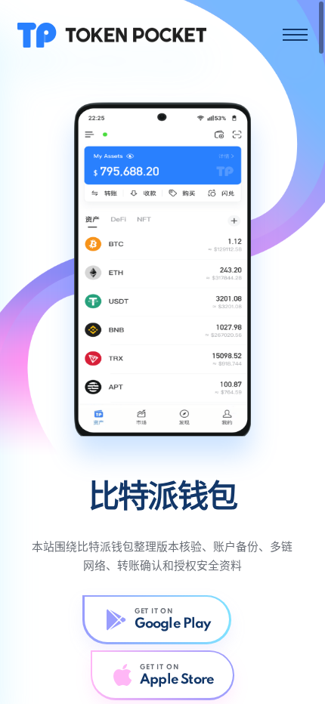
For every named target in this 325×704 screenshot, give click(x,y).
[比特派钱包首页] (111, 34)
